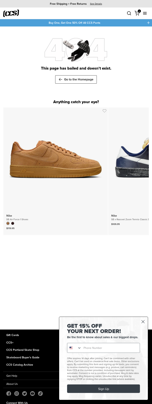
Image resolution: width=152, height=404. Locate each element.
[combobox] (74, 348)
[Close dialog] (143, 321)
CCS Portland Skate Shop (22, 350)
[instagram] (16, 393)
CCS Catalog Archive (19, 364)
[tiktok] (40, 393)
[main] (76, 177)
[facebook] (8, 393)
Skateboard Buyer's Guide (22, 357)
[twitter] (24, 393)
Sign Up (103, 389)
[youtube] (32, 393)
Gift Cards (12, 335)
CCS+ (9, 342)
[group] (76, 4)
